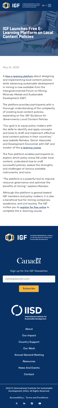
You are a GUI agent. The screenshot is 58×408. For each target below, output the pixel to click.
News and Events (29, 368)
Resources (29, 361)
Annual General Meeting (29, 355)
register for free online (33, 207)
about (29, 329)
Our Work (29, 348)
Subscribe (29, 288)
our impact (29, 335)
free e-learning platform (19, 76)
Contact (29, 374)
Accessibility (16, 398)
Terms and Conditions (37, 398)
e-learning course (31, 148)
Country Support (29, 342)
